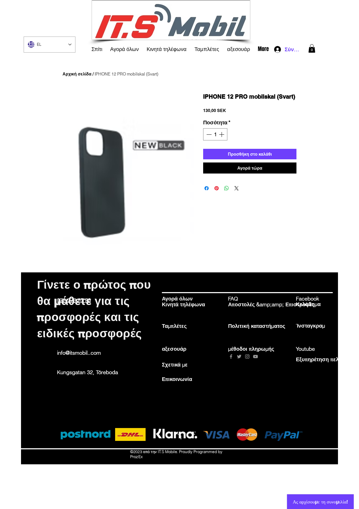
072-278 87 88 (74, 300)
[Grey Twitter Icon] (239, 356)
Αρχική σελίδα (77, 74)
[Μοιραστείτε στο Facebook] (206, 188)
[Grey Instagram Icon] (247, 356)
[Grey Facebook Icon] (231, 356)
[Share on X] (236, 188)
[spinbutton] (215, 134)
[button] (311, 48)
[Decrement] (208, 134)
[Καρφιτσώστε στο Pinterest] (216, 188)
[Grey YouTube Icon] (255, 356)
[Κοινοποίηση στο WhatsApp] (226, 188)
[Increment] (222, 134)
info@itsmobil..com (79, 352)
